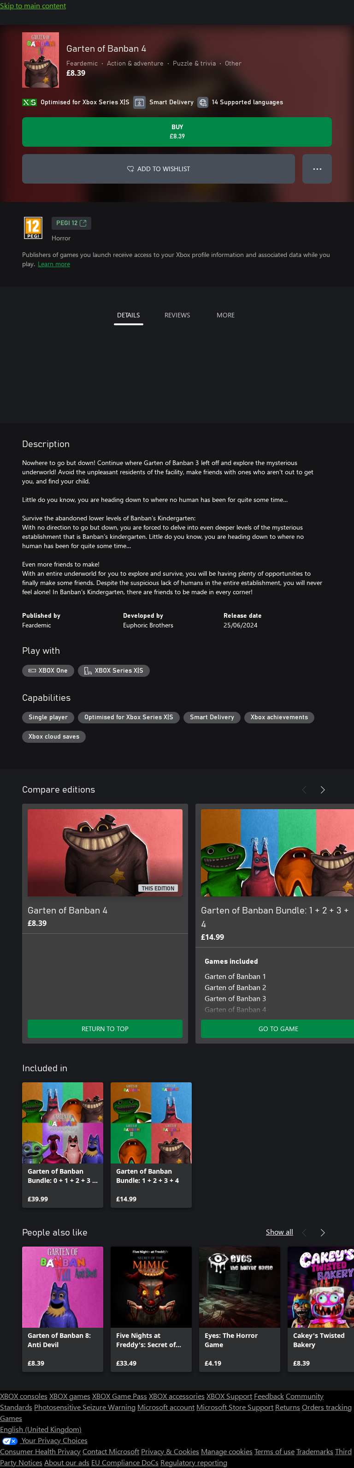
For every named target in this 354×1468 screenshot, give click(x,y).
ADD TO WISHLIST (163, 168)
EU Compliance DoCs (125, 1462)
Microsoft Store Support (234, 1407)
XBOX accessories (177, 1396)
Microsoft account (166, 1407)
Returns (287, 1407)
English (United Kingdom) (41, 1429)
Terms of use (274, 1451)
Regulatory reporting (193, 1462)
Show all (279, 1231)
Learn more (54, 263)
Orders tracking (327, 1407)
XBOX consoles (23, 1396)
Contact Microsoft (111, 1451)
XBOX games (69, 1396)
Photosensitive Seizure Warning (85, 1407)
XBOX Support (229, 1396)
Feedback (269, 1396)
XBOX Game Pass (119, 1396)
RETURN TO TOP (105, 1028)
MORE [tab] (226, 314)
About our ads (66, 1462)
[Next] (322, 789)
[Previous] (304, 789)
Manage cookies (227, 1451)
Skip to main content (33, 5)
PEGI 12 (66, 223)
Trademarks (314, 1451)
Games (11, 1418)
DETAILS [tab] (128, 314)
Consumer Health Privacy (40, 1451)
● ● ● (317, 168)
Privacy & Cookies (170, 1451)
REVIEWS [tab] (177, 314)
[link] (62, 1145)
